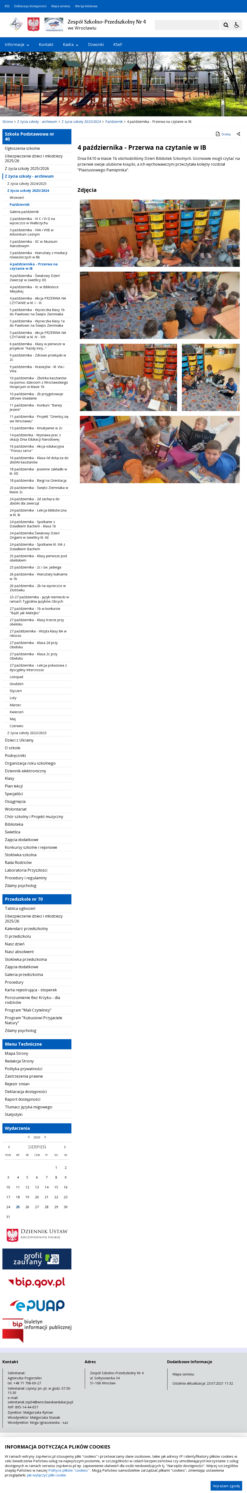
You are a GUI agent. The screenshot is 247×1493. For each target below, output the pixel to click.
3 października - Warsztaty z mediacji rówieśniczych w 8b (38, 254)
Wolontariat (16, 809)
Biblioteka (14, 824)
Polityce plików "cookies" (68, 1470)
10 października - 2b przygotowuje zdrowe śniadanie (36, 396)
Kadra (68, 44)
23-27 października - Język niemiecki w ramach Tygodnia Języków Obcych (39, 599)
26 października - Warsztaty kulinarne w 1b (39, 576)
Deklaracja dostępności (30, 6)
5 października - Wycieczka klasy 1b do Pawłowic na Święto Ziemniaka (37, 311)
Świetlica (12, 832)
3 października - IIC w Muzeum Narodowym (33, 243)
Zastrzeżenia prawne (24, 1076)
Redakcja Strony (19, 1061)
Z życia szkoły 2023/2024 (28, 190)
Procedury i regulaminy (26, 878)
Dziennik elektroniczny (25, 771)
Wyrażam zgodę (226, 1485)
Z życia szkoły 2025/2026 (27, 168)
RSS (7, 6)
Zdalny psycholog (20, 885)
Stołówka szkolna (20, 854)
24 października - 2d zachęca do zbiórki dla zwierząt (35, 501)
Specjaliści (14, 793)
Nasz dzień (15, 944)
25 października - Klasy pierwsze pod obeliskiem (38, 558)
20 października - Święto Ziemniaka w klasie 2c (39, 489)
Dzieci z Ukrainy (19, 740)
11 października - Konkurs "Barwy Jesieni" (36, 407)
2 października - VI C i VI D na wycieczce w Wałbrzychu (32, 220)
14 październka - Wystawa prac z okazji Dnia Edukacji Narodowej (35, 437)
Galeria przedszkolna (24, 974)
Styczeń (16, 690)
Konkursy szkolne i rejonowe (31, 847)
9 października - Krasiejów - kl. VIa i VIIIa (37, 368)
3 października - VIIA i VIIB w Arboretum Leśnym (32, 232)
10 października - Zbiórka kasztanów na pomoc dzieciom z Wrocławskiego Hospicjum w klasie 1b (39, 382)
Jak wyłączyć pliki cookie (46, 1475)
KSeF (117, 44)
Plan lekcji (14, 786)
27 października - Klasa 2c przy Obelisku (33, 656)
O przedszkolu (18, 936)
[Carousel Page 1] (47, 107)
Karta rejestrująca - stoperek (31, 990)
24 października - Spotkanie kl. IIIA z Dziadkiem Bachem (37, 546)
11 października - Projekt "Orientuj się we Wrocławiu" (39, 418)
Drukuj (226, 134)
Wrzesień (17, 197)
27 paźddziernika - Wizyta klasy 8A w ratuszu (38, 633)
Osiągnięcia (15, 801)
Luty (13, 697)
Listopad (16, 677)
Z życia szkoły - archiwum (29, 176)
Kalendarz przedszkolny (26, 928)
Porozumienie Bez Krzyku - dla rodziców (32, 1000)
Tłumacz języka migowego (28, 1107)
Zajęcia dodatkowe (21, 839)
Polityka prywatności (23, 1068)
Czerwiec (17, 726)
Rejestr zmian (17, 1084)
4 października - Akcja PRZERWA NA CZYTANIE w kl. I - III (38, 300)
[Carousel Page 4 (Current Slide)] (61, 107)
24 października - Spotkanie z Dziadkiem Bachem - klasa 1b (33, 523)
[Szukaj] (226, 25)
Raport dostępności (22, 1099)
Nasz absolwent (19, 951)
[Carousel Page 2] (51, 107)
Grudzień (17, 683)
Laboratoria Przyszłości (26, 870)
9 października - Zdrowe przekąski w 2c (38, 357)
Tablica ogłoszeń (20, 908)
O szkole (12, 747)
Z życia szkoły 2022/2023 (27, 733)
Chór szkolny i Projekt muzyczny (34, 816)
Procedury (14, 982)
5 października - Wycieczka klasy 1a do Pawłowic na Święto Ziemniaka (37, 323)
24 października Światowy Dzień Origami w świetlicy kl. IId (35, 535)
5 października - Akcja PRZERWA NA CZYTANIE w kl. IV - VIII (38, 334)
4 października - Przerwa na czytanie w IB (34, 266)
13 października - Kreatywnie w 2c (36, 428)
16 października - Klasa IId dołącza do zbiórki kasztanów (39, 460)
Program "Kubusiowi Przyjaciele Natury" (33, 1020)
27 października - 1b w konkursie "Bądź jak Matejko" (35, 610)
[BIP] (36, 1341)
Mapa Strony (16, 1053)
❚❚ (10, 107)
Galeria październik (24, 211)
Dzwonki (96, 44)
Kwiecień (17, 712)
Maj (13, 719)
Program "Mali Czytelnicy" (28, 1010)
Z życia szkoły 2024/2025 (27, 183)
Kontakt (46, 44)
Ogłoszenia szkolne (22, 148)
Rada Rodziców (18, 862)
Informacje (14, 44)
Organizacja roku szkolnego (30, 763)
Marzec (15, 705)
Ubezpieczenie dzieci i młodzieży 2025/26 (34, 158)
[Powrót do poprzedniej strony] (238, 134)
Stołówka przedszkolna (26, 959)
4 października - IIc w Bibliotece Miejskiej (34, 289)
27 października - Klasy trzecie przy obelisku (37, 622)
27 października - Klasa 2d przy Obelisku (34, 644)
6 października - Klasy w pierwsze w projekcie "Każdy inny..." (37, 346)
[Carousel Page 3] (56, 107)
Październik (20, 204)
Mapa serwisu (60, 6)
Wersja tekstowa (86, 6)
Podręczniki (15, 755)
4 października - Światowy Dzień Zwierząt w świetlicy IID (35, 277)
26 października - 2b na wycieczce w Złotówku (38, 587)
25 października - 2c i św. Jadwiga (35, 567)
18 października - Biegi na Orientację (38, 480)
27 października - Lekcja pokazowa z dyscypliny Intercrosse (38, 667)
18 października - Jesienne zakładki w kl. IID (38, 471)
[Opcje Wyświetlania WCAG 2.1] (237, 25)
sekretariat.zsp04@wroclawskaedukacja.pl (40, 1402)
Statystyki (13, 1114)
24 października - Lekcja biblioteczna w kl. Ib (38, 512)
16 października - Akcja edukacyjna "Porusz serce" (37, 448)
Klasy (9, 778)
